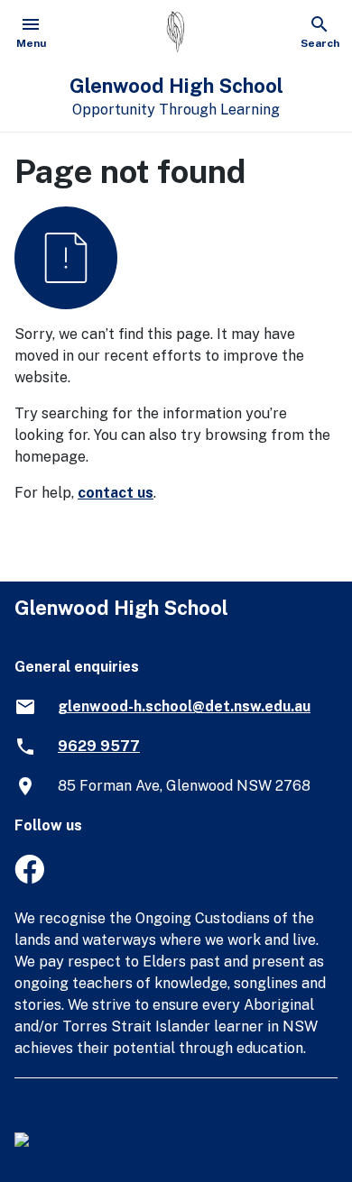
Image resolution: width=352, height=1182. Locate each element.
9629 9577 (99, 746)
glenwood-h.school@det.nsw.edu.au (184, 706)
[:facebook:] (29, 878)
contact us (115, 492)
